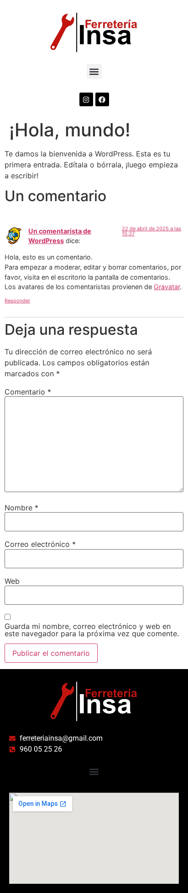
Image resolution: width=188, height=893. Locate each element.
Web (12, 581)
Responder (17, 300)
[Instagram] (86, 99)
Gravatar (167, 287)
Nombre (21, 507)
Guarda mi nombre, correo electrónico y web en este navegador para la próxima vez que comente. (92, 630)
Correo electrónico (40, 544)
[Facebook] (102, 99)
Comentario (28, 391)
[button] (94, 71)
